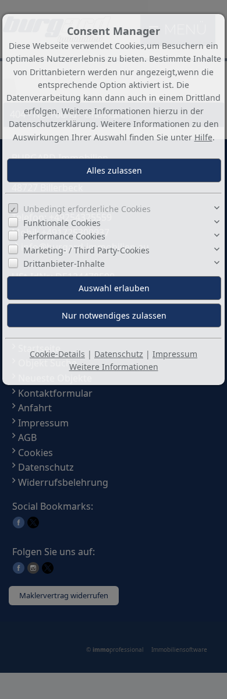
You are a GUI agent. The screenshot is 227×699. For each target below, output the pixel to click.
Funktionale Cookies (62, 222)
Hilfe (203, 137)
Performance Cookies (64, 236)
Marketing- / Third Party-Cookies (86, 250)
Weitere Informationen (113, 366)
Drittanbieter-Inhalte (64, 263)
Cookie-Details (57, 353)
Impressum (174, 353)
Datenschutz (118, 353)
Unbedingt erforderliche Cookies (87, 208)
